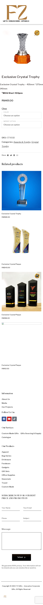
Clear (4, 108)
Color (6, 112)
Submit (20, 557)
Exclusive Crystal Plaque (11, 264)
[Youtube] (9, 419)
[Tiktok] (14, 419)
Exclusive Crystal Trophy (11, 213)
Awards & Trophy (22, 142)
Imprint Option (9, 121)
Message (6, 529)
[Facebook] (4, 419)
